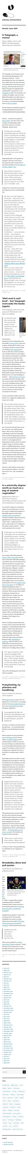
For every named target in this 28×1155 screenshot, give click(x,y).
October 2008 (8, 1033)
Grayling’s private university (10, 515)
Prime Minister (7, 1113)
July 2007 (6, 1056)
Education (12, 290)
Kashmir (5, 1104)
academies (6, 1085)
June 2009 (7, 1016)
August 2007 (7, 1054)
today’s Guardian (12, 103)
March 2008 (7, 1042)
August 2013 (7, 974)
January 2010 (7, 1006)
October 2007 (8, 1052)
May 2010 (6, 1002)
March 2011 (7, 989)
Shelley (14, 1116)
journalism (16, 1101)
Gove (20, 290)
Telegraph (4, 292)
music (19, 1107)
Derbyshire (21, 1091)
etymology (20, 1094)
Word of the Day (16, 678)
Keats (11, 1104)
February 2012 (8, 979)
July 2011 (6, 983)
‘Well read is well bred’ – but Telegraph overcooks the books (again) (13, 302)
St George (11, 1120)
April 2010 (7, 1004)
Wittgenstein (7, 1129)
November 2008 (8, 1031)
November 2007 (8, 1050)
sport (4, 1120)
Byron (9, 1088)
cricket (14, 1091)
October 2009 (8, 1012)
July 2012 (6, 976)
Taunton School (14, 343)
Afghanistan (14, 1085)
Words (16, 290)
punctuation (22, 854)
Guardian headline (12, 739)
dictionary (16, 854)
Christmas (16, 1088)
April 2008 (7, 1039)
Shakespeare (7, 1116)
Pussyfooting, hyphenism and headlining (11, 687)
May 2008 (6, 1037)
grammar (10, 1097)
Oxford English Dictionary (17, 704)
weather (15, 1126)
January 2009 (8, 1027)
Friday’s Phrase (9, 699)
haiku (16, 1097)
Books (10, 477)
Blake (4, 1088)
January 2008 (7, 1046)
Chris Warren (7, 1091)
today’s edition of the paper (10, 557)
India (4, 1101)
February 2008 (8, 1044)
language (4, 678)
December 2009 (8, 1008)
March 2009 (7, 1023)
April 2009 (7, 1021)
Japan (9, 1101)
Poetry (10, 954)
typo (8, 292)
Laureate (5, 1107)
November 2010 (8, 993)
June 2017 (6, 968)
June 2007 (7, 1058)
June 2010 (6, 1000)
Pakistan (10, 1110)
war (10, 1126)
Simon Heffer (6, 120)
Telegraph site (6, 93)
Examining (21, 477)
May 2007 (6, 1060)
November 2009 (8, 1010)
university (9, 678)
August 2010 (7, 997)
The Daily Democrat (14, 706)
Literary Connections (11, 20)
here (23, 84)
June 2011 (6, 985)
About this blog (8, 1142)
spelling (20, 1116)
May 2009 (7, 1018)
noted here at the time (18, 377)
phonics (17, 1110)
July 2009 (6, 1014)
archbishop (22, 676)
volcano (5, 1126)
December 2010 (8, 991)
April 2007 (7, 1063)
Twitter (5, 1123)
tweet (4, 737)
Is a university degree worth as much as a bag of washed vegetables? (14, 489)
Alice (21, 1085)
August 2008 (7, 1035)
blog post (11, 737)
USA (8, 856)
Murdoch (12, 1107)
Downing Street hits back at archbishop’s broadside (13, 909)
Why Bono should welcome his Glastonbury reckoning (13, 923)
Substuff (4, 834)
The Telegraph (15, 349)
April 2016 (7, 970)
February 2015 (8, 972)
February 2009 (8, 1025)
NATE (4, 1110)
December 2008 (8, 1029)
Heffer (23, 290)
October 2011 (7, 981)
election (12, 1094)
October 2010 (7, 995)
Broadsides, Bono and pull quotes (14, 864)
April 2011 (6, 987)
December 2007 (8, 1048)
